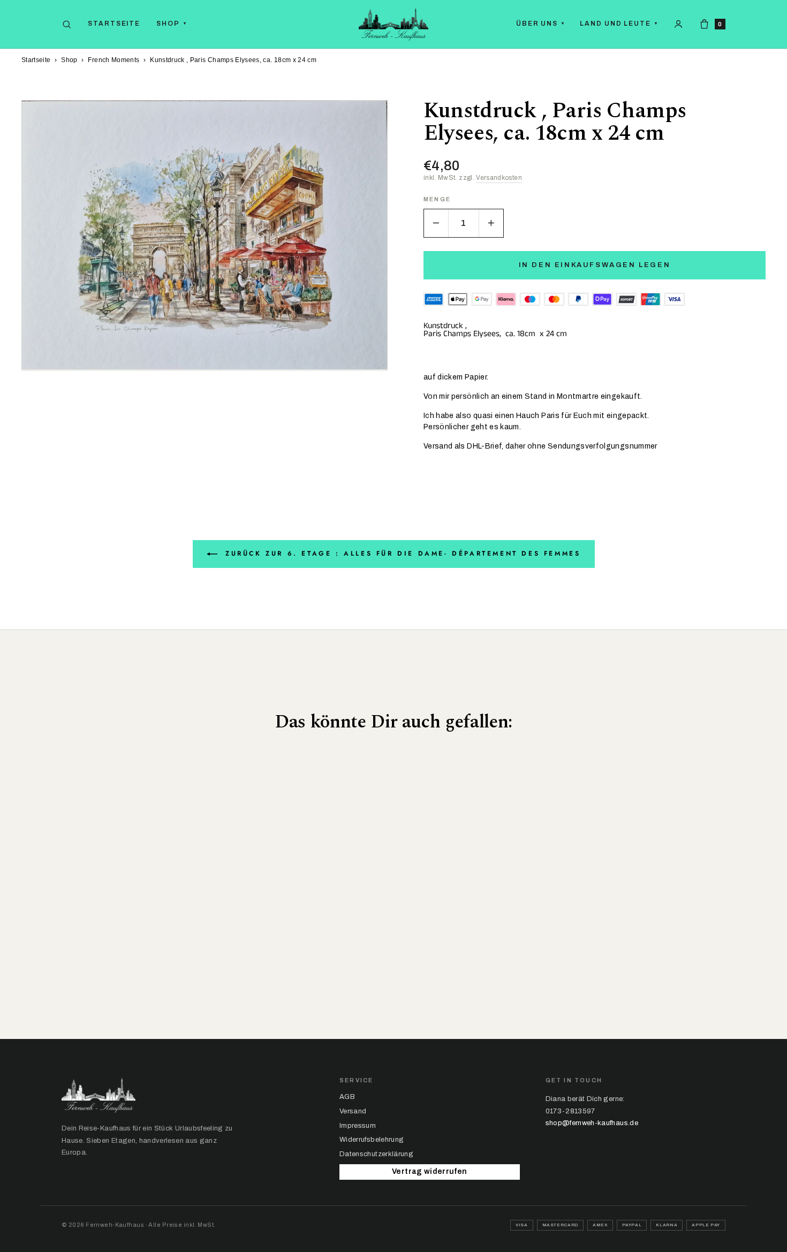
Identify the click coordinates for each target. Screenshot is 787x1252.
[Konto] (678, 24)
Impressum (357, 1125)
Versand (352, 1111)
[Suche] (67, 24)
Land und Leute (619, 23)
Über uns (540, 23)
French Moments (113, 60)
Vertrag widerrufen (429, 1171)
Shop (171, 23)
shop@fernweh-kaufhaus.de (592, 1123)
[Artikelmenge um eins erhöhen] (491, 223)
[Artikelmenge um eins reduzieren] (436, 223)
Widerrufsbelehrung (371, 1139)
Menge (437, 199)
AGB (347, 1097)
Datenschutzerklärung (376, 1154)
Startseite (114, 23)
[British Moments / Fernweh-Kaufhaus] (393, 24)
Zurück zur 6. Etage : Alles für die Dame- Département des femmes (401, 553)
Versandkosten (499, 177)
